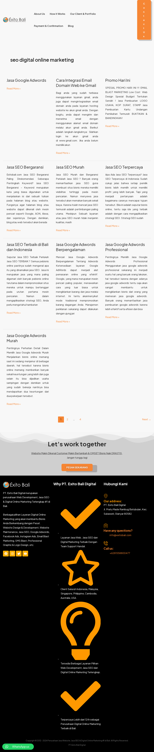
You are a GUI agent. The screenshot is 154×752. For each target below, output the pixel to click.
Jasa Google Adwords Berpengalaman (75, 247)
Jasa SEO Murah (70, 167)
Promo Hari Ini (117, 80)
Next (146, 419)
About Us (39, 13)
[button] (144, 20)
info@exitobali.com (120, 535)
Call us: (109, 548)
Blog (71, 25)
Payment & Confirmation (48, 25)
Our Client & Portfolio (83, 13)
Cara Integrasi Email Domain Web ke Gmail (76, 83)
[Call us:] (106, 543)
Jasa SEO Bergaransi (25, 167)
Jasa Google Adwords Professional (125, 247)
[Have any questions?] (106, 525)
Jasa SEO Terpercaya (124, 167)
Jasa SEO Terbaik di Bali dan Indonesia (27, 247)
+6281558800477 (120, 553)
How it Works (57, 13)
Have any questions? (118, 530)
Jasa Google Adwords (26, 80)
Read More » (14, 88)
